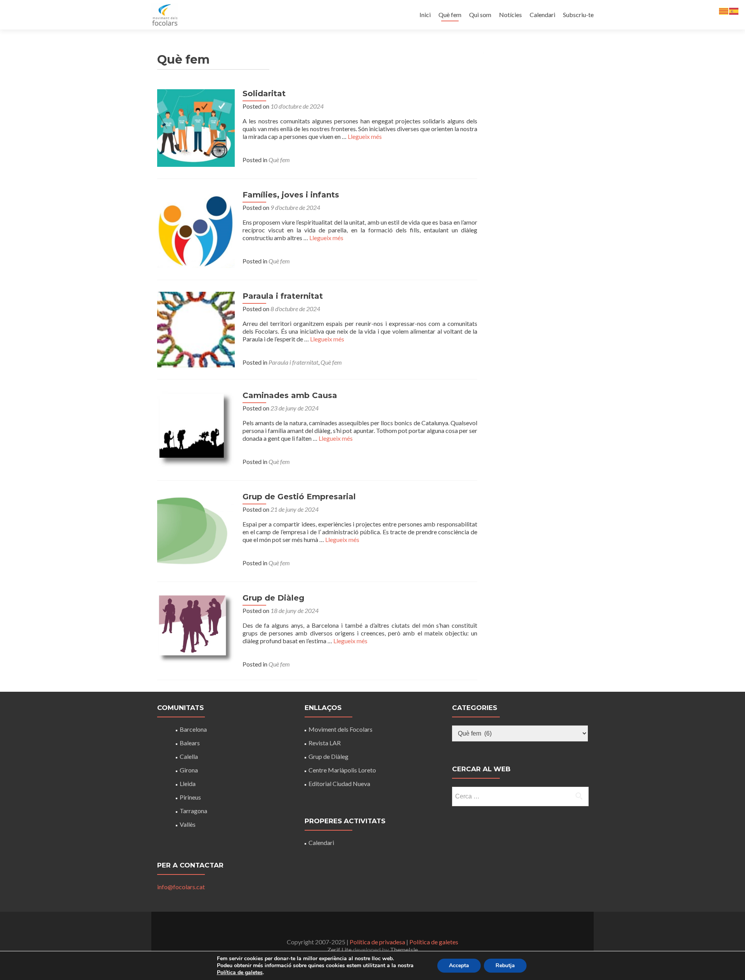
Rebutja (505, 965)
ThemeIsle (404, 949)
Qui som (480, 14)
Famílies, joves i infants (291, 194)
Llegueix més (365, 136)
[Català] (724, 10)
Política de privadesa (377, 941)
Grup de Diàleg (273, 598)
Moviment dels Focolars (340, 729)
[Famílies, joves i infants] (196, 228)
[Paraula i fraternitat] (196, 328)
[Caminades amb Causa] (196, 429)
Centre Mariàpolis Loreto (342, 770)
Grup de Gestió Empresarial (299, 496)
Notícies (510, 14)
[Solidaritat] (196, 127)
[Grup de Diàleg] (196, 628)
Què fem (449, 14)
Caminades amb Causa (290, 395)
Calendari (542, 14)
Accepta (459, 965)
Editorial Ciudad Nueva (339, 783)
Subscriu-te (578, 14)
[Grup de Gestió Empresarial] (196, 530)
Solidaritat (264, 93)
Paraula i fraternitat (283, 296)
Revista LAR (324, 742)
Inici (425, 14)
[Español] (734, 10)
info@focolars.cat (181, 886)
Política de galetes (433, 941)
